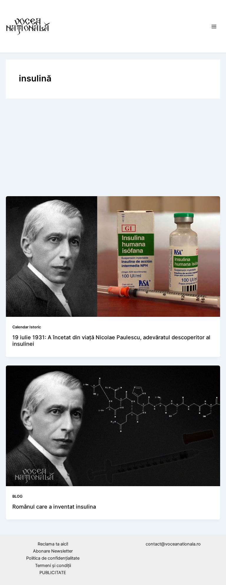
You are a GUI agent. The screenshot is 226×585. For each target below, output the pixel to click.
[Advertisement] (113, 148)
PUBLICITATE (52, 572)
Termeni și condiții (53, 565)
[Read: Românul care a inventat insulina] (113, 425)
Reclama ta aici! (53, 544)
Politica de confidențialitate (52, 558)
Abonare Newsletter (53, 551)
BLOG (17, 496)
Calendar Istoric (26, 327)
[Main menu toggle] (214, 26)
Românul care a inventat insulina (54, 506)
